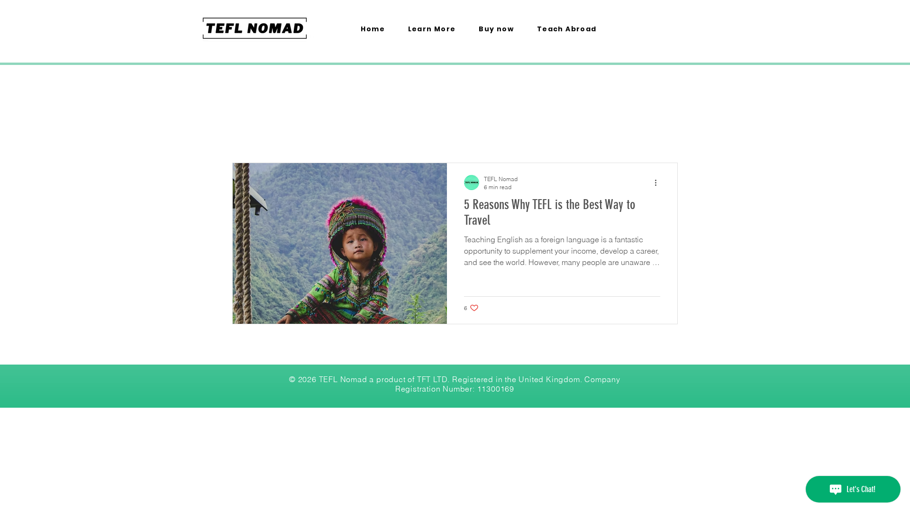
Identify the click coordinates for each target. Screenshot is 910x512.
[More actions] (658, 182)
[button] (431, 29)
